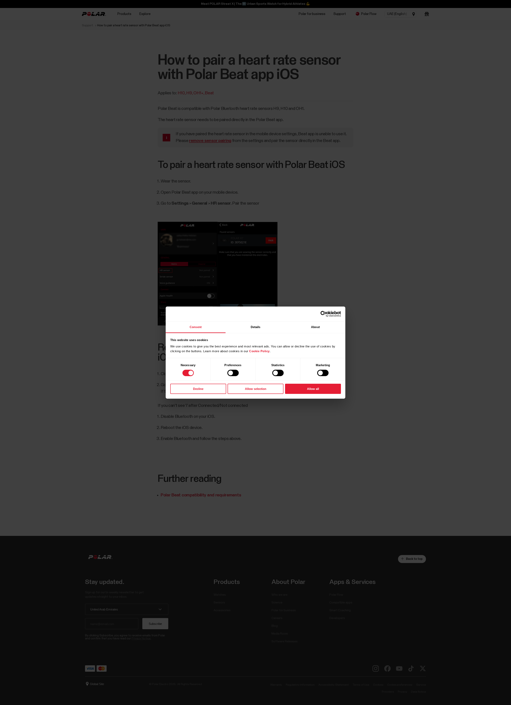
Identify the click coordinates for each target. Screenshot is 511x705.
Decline (198, 388)
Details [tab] (255, 326)
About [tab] (315, 326)
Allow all (313, 388)
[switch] (233, 373)
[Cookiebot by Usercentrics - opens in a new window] (323, 314)
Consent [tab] (196, 326)
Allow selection (255, 388)
